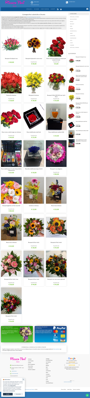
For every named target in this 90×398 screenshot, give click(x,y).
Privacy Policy (63, 389)
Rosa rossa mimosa (56, 205)
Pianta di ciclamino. (11, 95)
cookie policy (13, 385)
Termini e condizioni (31, 369)
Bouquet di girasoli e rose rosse (34, 58)
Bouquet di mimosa (34, 95)
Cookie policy (30, 367)
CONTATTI (53, 9)
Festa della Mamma (74, 47)
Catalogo (29, 9)
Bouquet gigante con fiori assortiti (11, 205)
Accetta (7, 394)
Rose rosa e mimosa (11, 242)
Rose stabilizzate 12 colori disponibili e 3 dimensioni (11, 169)
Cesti (71, 40)
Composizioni (73, 38)
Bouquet (72, 23)
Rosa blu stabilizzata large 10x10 (33, 169)
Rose (71, 26)
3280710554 (14, 371)
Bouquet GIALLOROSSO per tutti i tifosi (56, 95)
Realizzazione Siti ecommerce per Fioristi (27, 389)
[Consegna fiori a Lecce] (15, 4)
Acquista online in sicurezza (41, 327)
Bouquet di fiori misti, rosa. (11, 279)
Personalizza (18, 394)
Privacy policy (30, 366)
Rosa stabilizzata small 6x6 (34, 132)
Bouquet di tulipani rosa (11, 58)
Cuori (71, 42)
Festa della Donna (74, 16)
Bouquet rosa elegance (56, 169)
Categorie (73, 13)
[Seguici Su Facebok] (87, 8)
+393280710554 (72, 1)
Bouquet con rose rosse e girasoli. (56, 279)
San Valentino (73, 19)
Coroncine (72, 35)
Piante (71, 28)
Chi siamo (30, 359)
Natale (71, 21)
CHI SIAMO (36, 9)
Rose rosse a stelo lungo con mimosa (11, 132)
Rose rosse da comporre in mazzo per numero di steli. (56, 59)
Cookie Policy (69, 389)
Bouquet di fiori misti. (33, 242)
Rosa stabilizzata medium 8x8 (56, 132)
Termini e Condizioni (76, 389)
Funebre (72, 45)
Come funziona (30, 360)
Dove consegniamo (31, 364)
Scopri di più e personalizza (9, 390)
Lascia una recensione (68, 381)
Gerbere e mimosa (34, 205)
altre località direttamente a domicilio (33, 17)
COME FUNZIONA (45, 9)
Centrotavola (73, 30)
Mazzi (71, 33)
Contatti (29, 362)
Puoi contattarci (56, 349)
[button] (57, 9)
